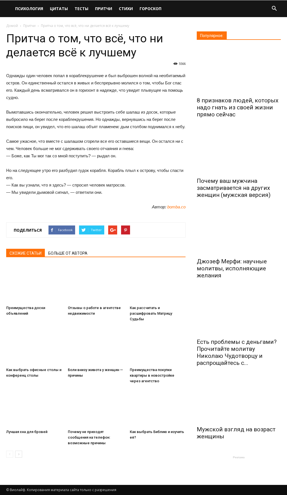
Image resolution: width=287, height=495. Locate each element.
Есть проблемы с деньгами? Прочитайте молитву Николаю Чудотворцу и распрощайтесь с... (237, 352)
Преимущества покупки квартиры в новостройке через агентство (152, 375)
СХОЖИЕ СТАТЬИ (25, 253)
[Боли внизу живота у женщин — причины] (96, 346)
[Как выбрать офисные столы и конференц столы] (34, 346)
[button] (274, 9)
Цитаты (59, 8)
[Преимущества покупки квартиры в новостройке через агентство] (158, 346)
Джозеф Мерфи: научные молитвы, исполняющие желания (232, 268)
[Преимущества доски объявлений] (34, 284)
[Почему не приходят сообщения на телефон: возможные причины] (96, 408)
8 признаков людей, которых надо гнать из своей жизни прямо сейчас (237, 107)
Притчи (103, 8)
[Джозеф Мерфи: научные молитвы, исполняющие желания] (239, 231)
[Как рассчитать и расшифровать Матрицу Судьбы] (158, 284)
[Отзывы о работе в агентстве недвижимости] (96, 284)
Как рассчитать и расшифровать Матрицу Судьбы (151, 313)
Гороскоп (150, 8)
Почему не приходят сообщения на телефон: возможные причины (89, 437)
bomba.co (176, 206)
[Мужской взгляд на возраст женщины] (239, 399)
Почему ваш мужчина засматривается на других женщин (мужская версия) (233, 188)
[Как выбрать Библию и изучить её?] (158, 408)
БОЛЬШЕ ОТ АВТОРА (67, 253)
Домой (12, 25)
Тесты (81, 8)
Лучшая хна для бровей (26, 432)
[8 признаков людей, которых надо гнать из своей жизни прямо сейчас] (239, 70)
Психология (29, 8)
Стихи (126, 8)
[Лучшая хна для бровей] (34, 408)
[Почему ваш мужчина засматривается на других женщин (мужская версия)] (239, 151)
